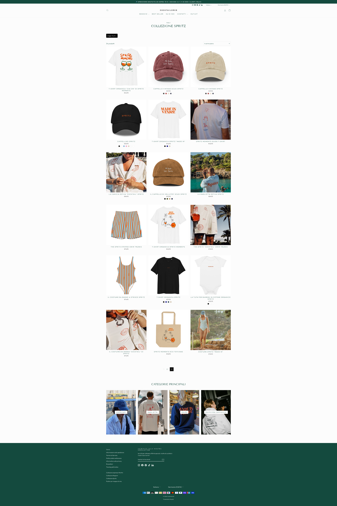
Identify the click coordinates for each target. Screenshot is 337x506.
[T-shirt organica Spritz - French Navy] (166, 302)
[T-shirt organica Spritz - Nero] (164, 302)
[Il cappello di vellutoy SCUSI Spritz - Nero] (165, 199)
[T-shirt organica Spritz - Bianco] (173, 302)
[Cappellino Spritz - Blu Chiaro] (124, 146)
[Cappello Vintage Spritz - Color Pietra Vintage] (211, 93)
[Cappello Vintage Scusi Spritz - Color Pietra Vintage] (168, 93)
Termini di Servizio (111, 455)
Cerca (108, 449)
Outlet (194, 14)
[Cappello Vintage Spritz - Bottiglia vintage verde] (215, 93)
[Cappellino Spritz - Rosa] (126, 146)
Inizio (168, 22)
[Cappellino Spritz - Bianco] (133, 146)
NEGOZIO (143, 14)
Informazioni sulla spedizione (115, 452)
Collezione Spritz (111, 478)
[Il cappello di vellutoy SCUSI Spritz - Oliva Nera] (167, 199)
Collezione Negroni (112, 475)
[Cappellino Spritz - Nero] (119, 146)
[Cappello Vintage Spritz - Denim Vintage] (213, 93)
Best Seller (157, 14)
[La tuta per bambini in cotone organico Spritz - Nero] (208, 304)
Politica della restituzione (113, 458)
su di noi (170, 14)
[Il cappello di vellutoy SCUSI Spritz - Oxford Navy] (172, 199)
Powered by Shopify (168, 499)
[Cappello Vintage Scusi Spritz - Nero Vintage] (164, 93)
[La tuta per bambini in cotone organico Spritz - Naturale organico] (211, 304)
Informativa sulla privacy (114, 461)
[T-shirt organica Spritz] (165, 146)
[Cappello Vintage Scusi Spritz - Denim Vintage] (171, 93)
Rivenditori (109, 464)
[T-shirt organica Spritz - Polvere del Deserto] (171, 302)
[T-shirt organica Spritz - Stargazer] (168, 302)
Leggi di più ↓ (112, 36)
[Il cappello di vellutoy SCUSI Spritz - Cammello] (170, 199)
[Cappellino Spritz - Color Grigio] (129, 146)
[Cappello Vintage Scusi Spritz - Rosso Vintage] (166, 93)
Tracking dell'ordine (112, 467)
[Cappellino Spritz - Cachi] (131, 146)
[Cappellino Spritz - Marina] (121, 146)
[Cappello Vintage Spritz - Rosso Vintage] (208, 93)
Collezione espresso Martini (114, 472)
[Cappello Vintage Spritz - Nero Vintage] (206, 93)
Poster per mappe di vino (114, 481)
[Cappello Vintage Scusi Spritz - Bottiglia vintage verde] (173, 93)
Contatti (182, 14)
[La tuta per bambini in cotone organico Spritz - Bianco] (213, 304)
